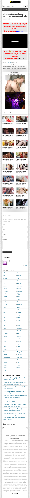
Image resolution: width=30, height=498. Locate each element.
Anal (18, 278)
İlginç (5, 317)
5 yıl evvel (13, 260)
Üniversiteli (19, 354)
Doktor (5, 296)
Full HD (5, 304)
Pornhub (19, 330)
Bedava (5, 288)
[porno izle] (15, 100)
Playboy (5, 330)
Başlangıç (6, 435)
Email (3, 229)
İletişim (12, 437)
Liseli (5, 323)
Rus (18, 333)
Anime (5, 280)
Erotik (5, 299)
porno (10, 467)
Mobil (18, 325)
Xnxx (5, 359)
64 (4, 275)
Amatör (5, 278)
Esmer (18, 299)
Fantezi (5, 302)
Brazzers (6, 291)
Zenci (18, 367)
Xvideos (19, 359)
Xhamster (19, 357)
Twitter (5, 354)
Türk (18, 349)
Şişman (19, 341)
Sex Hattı (19, 338)
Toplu (18, 346)
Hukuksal (6, 437)
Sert (5, 338)
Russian (5, 336)
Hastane (19, 312)
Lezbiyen (19, 320)
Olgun (5, 328)
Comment (4, 239)
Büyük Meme (20, 291)
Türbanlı (5, 349)
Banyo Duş (19, 286)
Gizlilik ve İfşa (14, 435)
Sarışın (18, 336)
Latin (5, 320)
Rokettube (6, 333)
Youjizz (18, 365)
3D (17, 273)
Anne (18, 280)
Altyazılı (19, 275)
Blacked (19, 288)
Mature (18, 323)
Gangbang (19, 304)
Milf (4, 325)
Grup (5, 312)
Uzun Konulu (7, 357)
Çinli (5, 294)
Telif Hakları (18, 437)
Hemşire (6, 315)
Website (4, 234)
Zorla (5, 370)
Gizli (5, 309)
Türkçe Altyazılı (21, 352)
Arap (5, 283)
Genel (18, 307)
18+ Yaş (6, 273)
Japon (18, 317)
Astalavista (19, 283)
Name (3, 224)
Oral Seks (19, 328)
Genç (5, 307)
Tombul (5, 346)
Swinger (5, 344)
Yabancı (5, 362)
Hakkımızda (22, 435)
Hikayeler (19, 315)
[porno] (15, 83)
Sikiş (5, 341)
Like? (7, 19)
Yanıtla (26, 265)
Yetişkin (5, 365)
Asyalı (5, 286)
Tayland (19, 344)
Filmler (18, 302)
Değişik (19, 294)
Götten (18, 309)
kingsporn (9, 62)
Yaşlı (18, 362)
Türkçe (5, 352)
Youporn (5, 367)
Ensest (18, 296)
